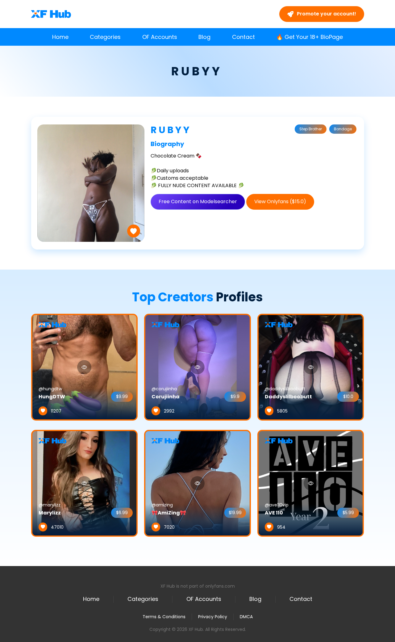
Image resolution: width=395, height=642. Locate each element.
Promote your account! (326, 13)
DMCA (246, 617)
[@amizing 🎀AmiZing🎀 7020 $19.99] (197, 483)
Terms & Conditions (164, 617)
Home (60, 37)
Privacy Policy (212, 617)
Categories (105, 37)
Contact (243, 37)
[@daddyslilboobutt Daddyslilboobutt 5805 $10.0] (311, 367)
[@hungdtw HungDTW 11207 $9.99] (84, 367)
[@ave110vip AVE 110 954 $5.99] (311, 483)
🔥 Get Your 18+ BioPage (309, 37)
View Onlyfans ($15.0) (280, 201)
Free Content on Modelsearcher (198, 201)
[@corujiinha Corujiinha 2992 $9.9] (197, 367)
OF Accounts (159, 37)
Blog (204, 37)
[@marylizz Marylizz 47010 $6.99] (84, 483)
